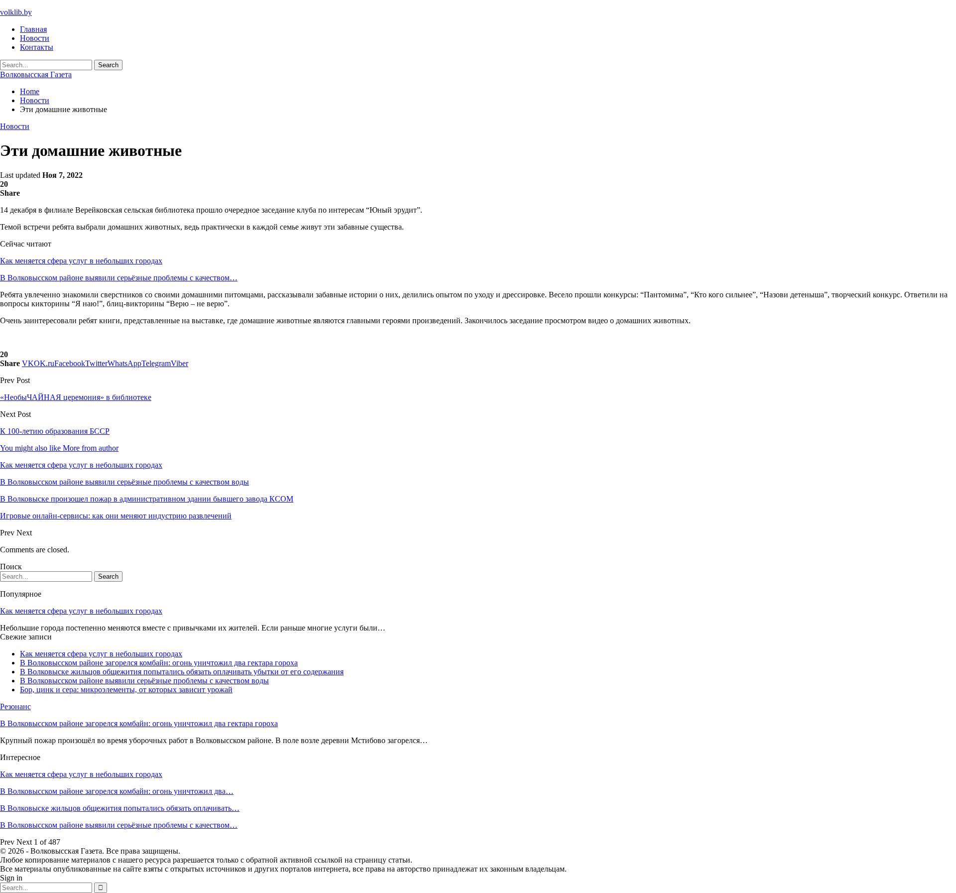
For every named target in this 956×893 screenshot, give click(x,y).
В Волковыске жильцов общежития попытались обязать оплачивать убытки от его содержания (182, 671)
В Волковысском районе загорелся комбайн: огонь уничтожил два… (117, 791)
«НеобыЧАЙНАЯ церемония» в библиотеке (75, 397)
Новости (34, 38)
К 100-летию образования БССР (55, 431)
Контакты (36, 47)
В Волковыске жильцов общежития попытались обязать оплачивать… (119, 808)
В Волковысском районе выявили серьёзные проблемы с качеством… (119, 277)
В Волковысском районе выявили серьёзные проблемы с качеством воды (144, 680)
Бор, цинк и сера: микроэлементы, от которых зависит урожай (126, 689)
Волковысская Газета (36, 74)
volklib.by (16, 12)
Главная (33, 29)
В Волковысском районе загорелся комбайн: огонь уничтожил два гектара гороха (159, 662)
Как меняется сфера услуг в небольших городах (81, 260)
